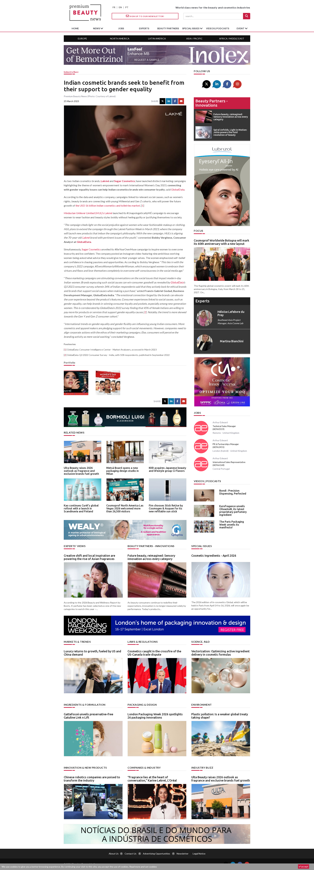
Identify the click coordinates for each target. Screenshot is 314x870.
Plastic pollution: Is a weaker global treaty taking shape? (219, 716)
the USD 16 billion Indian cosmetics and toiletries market (108, 205)
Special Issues (201, 546)
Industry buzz (71, 71)
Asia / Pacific (194, 38)
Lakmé (105, 181)
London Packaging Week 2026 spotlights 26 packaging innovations (155, 716)
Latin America (157, 38)
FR (114, 7)
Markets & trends (77, 641)
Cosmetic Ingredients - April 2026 (213, 555)
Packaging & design (142, 704)
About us (114, 853)
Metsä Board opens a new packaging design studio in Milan (122, 470)
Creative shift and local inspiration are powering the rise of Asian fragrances (89, 557)
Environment (201, 704)
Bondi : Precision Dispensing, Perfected (232, 492)
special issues (191, 28)
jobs (121, 28)
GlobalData (177, 189)
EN (120, 7)
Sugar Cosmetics (124, 181)
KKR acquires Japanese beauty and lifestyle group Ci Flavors (167, 469)
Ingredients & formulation (84, 704)
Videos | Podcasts (217, 28)
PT (126, 7)
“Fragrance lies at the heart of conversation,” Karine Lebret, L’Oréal (152, 778)
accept (304, 866)
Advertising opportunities (156, 853)
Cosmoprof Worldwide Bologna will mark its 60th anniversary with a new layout (221, 242)
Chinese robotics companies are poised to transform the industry (92, 778)
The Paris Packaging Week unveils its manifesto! (231, 524)
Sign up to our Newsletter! (146, 16)
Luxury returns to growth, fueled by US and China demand (92, 653)
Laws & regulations (143, 641)
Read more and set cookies (143, 866)
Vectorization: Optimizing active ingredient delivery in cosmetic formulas (220, 653)
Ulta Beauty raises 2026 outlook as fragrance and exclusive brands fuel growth (81, 470)
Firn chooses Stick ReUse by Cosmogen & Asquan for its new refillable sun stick (166, 508)
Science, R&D (200, 641)
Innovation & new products (85, 767)
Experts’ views (75, 546)
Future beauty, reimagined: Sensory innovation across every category (151, 557)
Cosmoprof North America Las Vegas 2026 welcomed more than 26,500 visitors (124, 508)
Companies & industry (144, 767)
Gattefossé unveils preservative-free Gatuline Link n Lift (88, 716)
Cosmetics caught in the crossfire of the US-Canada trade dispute (154, 653)
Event (241, 28)
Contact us (130, 853)
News (96, 28)
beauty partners (168, 28)
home (75, 28)
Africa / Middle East (231, 38)
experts (144, 28)
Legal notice (199, 853)
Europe (82, 38)
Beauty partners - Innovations (211, 103)
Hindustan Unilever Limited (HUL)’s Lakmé (88, 213)
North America (119, 38)
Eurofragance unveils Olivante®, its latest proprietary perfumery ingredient (233, 510)
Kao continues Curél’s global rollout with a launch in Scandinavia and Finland (81, 508)
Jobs (197, 412)
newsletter (182, 853)
